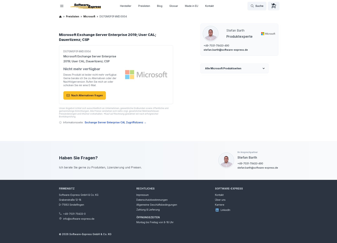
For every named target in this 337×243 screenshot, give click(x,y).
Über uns (220, 199)
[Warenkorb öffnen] (273, 6)
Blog (159, 5)
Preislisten (144, 5)
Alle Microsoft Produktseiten (223, 68)
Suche (259, 5)
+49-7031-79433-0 (74, 213)
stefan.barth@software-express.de (226, 49)
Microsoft (89, 16)
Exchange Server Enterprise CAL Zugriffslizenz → (115, 122)
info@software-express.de (78, 218)
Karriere (219, 204)
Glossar (173, 5)
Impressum (142, 194)
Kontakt (209, 5)
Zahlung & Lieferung (148, 209)
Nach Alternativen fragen (87, 95)
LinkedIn (225, 209)
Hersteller (125, 5)
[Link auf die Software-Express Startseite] (85, 6)
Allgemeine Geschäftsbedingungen (156, 204)
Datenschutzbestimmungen (152, 199)
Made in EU (191, 5)
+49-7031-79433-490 (216, 45)
